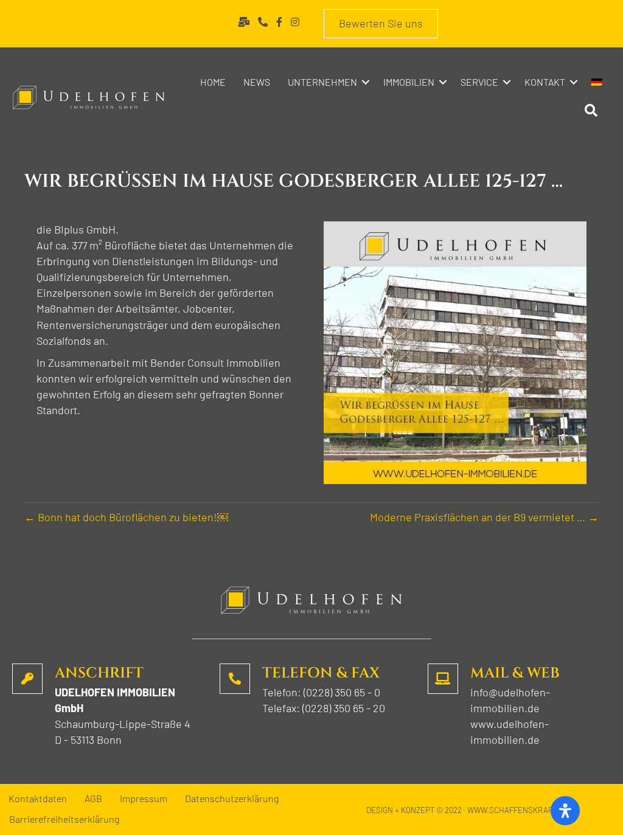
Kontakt (544, 82)
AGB (93, 799)
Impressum (143, 799)
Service (479, 82)
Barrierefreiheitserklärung (64, 819)
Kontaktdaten (38, 799)
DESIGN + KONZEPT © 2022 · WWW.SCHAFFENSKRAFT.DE (467, 810)
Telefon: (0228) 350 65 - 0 (321, 692)
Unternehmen (322, 82)
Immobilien (408, 82)
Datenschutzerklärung (232, 799)
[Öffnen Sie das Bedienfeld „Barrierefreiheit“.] (565, 810)
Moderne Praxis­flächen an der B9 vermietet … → (484, 517)
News (256, 82)
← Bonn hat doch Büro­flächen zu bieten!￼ (126, 517)
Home (213, 82)
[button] (365, 82)
